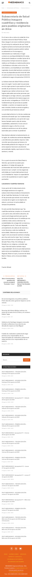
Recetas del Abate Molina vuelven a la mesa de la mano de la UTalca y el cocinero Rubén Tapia (16, 312)
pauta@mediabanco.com (21, 568)
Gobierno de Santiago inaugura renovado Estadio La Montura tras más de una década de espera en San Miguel (15, 324)
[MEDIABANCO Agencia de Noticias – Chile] (16, 3)
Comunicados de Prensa (9, 12)
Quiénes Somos (14, 554)
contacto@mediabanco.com (16, 572)
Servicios (23, 554)
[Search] (29, 3)
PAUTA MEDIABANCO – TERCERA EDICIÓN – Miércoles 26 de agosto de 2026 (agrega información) (14, 519)
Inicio (6, 554)
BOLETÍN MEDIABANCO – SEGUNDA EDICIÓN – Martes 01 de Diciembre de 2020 (23, 282)
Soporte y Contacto (15, 556)
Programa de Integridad (15, 559)
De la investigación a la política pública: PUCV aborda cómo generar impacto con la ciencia (16, 301)
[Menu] (3, 3)
